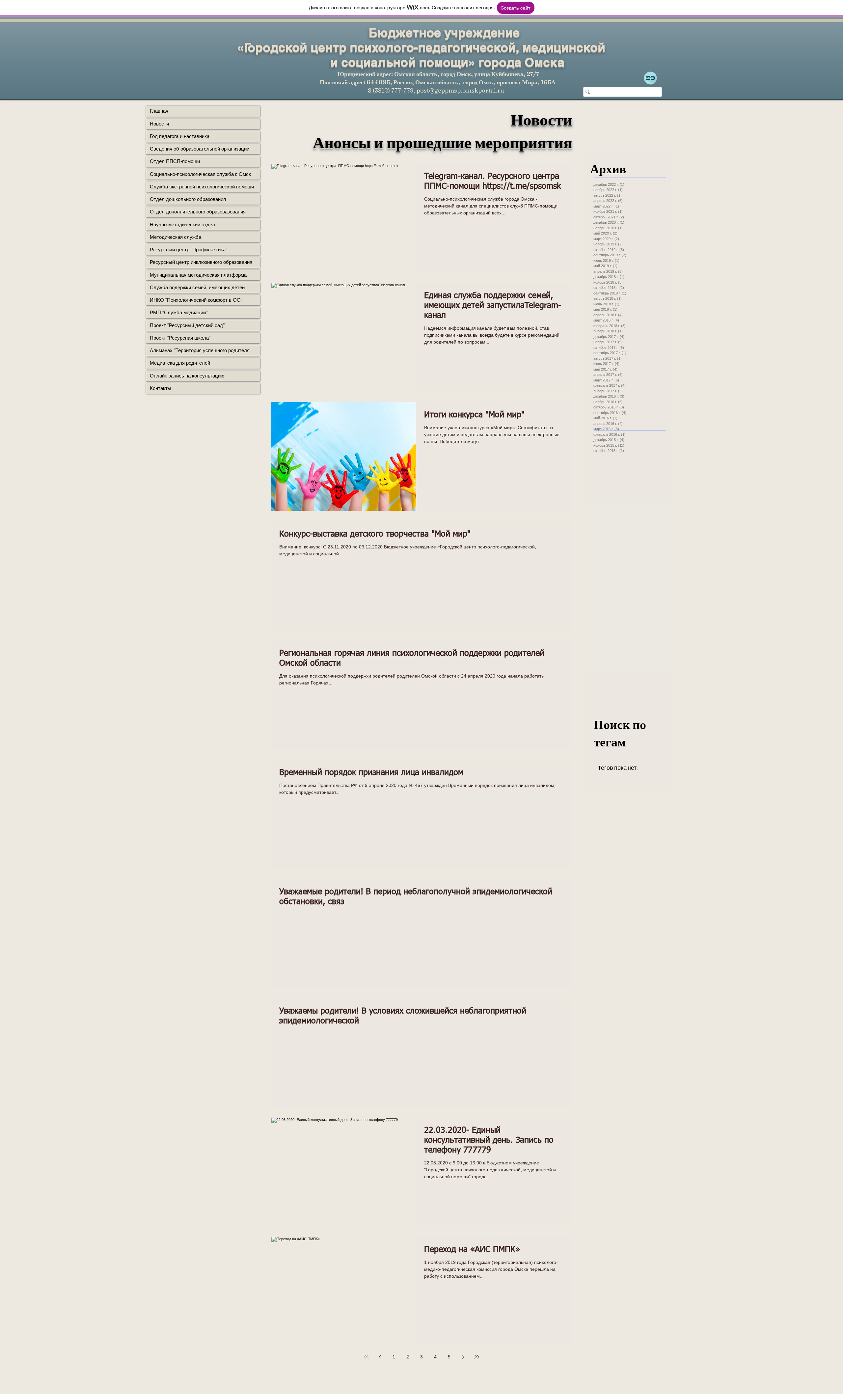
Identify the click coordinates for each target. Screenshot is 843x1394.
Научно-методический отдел (182, 224)
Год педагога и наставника (179, 136)
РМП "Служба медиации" (178, 312)
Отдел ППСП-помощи (175, 161)
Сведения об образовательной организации (199, 149)
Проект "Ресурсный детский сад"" (188, 325)
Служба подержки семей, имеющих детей (197, 287)
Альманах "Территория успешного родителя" (200, 350)
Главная (159, 111)
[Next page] (463, 1357)
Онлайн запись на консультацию (187, 375)
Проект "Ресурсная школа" (180, 338)
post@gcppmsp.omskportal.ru (460, 90)
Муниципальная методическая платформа (198, 275)
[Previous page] (380, 1357)
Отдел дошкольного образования (188, 199)
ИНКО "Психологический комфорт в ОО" (196, 300)
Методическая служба (175, 237)
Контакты (160, 388)
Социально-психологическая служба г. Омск (200, 174)
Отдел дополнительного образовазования (198, 211)
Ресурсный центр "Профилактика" (188, 249)
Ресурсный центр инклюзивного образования (201, 262)
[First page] (366, 1357)
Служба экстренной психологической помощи (202, 186)
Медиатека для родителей (180, 363)
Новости (159, 123)
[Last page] (477, 1357)
